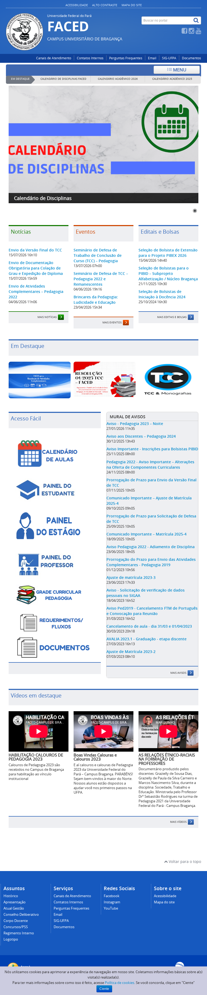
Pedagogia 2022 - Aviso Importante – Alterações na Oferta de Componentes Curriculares (150, 464)
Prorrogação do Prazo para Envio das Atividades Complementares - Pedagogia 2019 (151, 562)
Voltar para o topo (184, 861)
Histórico (11, 896)
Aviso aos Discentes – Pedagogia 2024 (141, 436)
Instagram (112, 902)
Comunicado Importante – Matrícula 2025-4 (146, 534)
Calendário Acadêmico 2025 (172, 79)
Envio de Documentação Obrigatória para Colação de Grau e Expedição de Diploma (36, 268)
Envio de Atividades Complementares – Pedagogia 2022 (36, 291)
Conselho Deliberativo (21, 914)
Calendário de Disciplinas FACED (63, 79)
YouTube (111, 908)
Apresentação (15, 902)
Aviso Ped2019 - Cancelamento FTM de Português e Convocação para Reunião (152, 611)
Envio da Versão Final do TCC (35, 250)
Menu (179, 70)
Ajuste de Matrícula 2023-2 (131, 651)
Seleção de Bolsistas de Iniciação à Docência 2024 (162, 294)
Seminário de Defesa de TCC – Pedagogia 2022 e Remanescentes (101, 279)
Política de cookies (119, 982)
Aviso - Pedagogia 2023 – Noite (134, 423)
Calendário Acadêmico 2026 (118, 79)
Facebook (111, 896)
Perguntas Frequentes (125, 58)
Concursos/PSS (16, 927)
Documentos (191, 58)
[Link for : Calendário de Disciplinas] (103, 144)
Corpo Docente (16, 920)
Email (152, 58)
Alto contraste (104, 5)
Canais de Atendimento (53, 58)
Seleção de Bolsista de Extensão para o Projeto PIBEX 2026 (168, 252)
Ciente (104, 989)
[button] (195, 211)
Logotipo (11, 939)
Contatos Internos (90, 58)
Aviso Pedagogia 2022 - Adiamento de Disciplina (150, 546)
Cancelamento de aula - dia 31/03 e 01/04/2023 (149, 626)
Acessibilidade (76, 5)
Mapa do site (132, 5)
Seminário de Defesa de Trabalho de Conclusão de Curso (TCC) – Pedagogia (98, 255)
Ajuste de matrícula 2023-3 (131, 577)
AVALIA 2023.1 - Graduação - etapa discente (146, 638)
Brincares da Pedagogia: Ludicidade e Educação (96, 299)
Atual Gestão (14, 908)
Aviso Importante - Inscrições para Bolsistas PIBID (152, 448)
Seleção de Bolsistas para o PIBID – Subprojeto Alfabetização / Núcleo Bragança (168, 273)
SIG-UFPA (169, 58)
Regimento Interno (19, 933)
